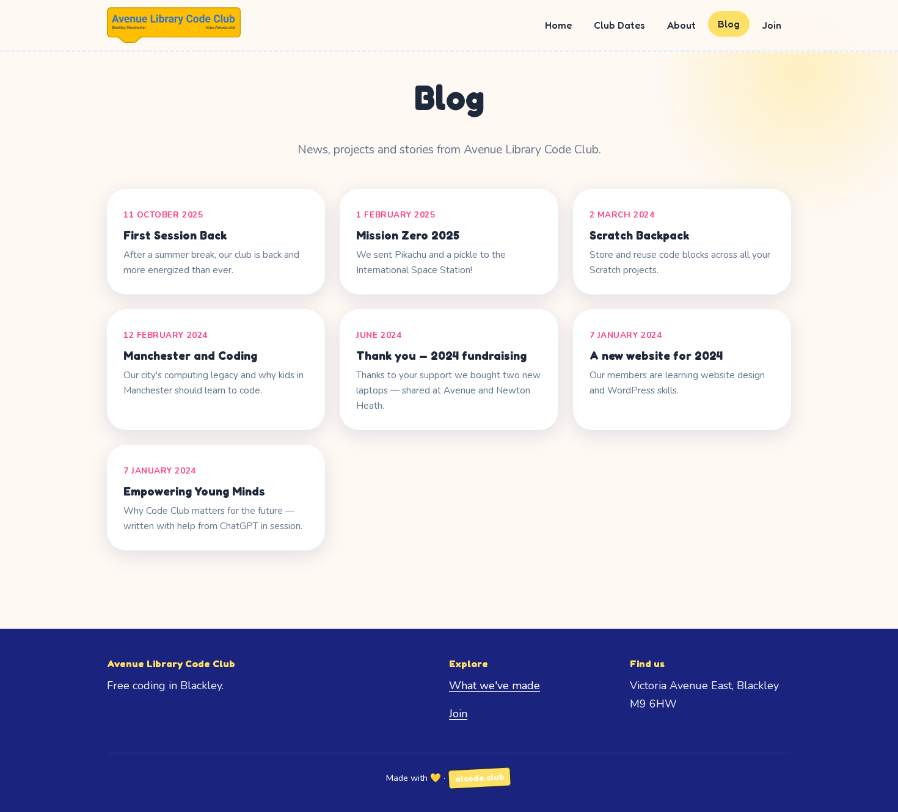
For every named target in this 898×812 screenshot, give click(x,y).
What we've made (494, 685)
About (681, 25)
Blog (729, 24)
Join (771, 25)
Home (558, 25)
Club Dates (619, 25)
